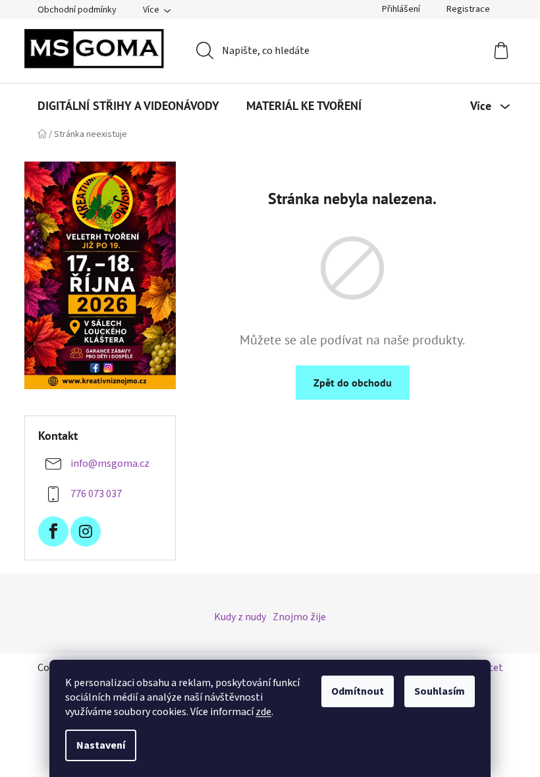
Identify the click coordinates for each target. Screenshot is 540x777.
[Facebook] (53, 531)
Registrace (468, 9)
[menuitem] (128, 106)
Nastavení (100, 745)
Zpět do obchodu (352, 382)
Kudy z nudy (240, 617)
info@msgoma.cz (109, 463)
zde (263, 712)
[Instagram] (85, 531)
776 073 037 (96, 494)
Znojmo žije (299, 617)
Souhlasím (439, 691)
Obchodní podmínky (77, 9)
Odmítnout (357, 691)
